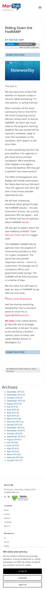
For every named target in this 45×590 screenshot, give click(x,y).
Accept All (22, 571)
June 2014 (11, 445)
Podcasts (8, 522)
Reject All (22, 584)
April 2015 (11, 415)
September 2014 (14, 436)
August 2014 (13, 439)
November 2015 (14, 394)
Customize (22, 578)
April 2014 (11, 451)
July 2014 (11, 442)
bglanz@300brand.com (17, 315)
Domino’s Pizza (12, 234)
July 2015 (11, 406)
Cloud (6, 542)
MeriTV (7, 526)
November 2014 (14, 430)
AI (5, 538)
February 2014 (13, 457)
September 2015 (14, 400)
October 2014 (13, 433)
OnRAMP (24, 231)
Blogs (11, 44)
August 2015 (13, 403)
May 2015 (11, 412)
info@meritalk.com (11, 492)
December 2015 (14, 391)
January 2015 (13, 424)
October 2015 (13, 397)
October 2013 (13, 460)
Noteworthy (25, 44)
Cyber (6, 546)
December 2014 (14, 427)
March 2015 (12, 418)
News (6, 510)
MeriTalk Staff (16, 39)
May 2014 (11, 448)
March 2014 (12, 454)
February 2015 (13, 421)
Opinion (7, 518)
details (25, 222)
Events (7, 514)
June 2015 (11, 409)
